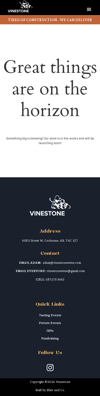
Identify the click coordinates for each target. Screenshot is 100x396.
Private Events (50, 323)
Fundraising (50, 338)
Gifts (50, 330)
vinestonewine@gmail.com (66, 271)
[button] (88, 9)
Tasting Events (50, 315)
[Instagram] (50, 368)
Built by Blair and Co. (50, 390)
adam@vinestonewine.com (62, 263)
